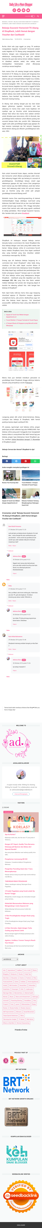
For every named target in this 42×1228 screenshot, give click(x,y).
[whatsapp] (35, 461)
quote (17, 1004)
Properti (5, 1004)
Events (22, 978)
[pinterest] (25, 461)
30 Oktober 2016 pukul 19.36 (21, 663)
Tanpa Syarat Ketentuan (10, 1015)
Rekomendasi (25, 1004)
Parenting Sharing (16, 1000)
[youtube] (28, 10)
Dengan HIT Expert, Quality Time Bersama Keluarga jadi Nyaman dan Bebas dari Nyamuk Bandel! (19, 846)
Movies (5, 996)
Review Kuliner (14, 1008)
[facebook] (23, 10)
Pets (34, 1000)
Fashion (28, 978)
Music (11, 996)
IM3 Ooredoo (13, 985)
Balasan (10, 551)
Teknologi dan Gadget (9, 1019)
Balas (10, 545)
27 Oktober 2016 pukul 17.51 (17, 589)
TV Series (21, 1019)
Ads (4, 970)
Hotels (5, 985)
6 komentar (27, 39)
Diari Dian (6, 978)
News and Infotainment (23, 996)
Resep (34, 1004)
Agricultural (11, 970)
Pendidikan (27, 1000)
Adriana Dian (17, 556)
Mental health (29, 993)
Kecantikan (23, 985)
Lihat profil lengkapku (21, 794)
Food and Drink (7, 981)
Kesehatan (6, 989)
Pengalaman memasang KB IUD (16, 859)
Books (21, 974)
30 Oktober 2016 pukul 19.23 (21, 614)
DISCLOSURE (21, 1225)
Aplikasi (19, 970)
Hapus (14, 545)
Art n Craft (27, 970)
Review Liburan (25, 1008)
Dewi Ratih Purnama (14, 526)
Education (14, 978)
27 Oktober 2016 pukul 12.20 (17, 529)
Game (16, 981)
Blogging (5, 974)
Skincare (18, 1011)
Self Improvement (8, 1011)
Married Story (18, 993)
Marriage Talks (7, 993)
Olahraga (35, 996)
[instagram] (14, 10)
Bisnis (35, 970)
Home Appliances (33, 981)
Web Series (30, 1019)
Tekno (22, 1015)
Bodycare (14, 974)
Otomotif (6, 1000)
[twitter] (19, 10)
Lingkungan (29, 989)
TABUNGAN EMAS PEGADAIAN (16, 881)
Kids (22, 989)
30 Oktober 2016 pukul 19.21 (21, 559)
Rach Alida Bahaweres (15, 636)
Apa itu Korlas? (10, 834)
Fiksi (34, 978)
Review (5, 1008)
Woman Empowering (23, 1023)
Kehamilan (32, 985)
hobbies (23, 981)
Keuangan (15, 989)
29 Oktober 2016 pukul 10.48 (17, 639)
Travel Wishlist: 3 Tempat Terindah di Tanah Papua (22, 320)
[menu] (3, 16)
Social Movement (29, 1011)
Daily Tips (28, 974)
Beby (10, 586)
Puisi (11, 1004)
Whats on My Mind (8, 1023)
